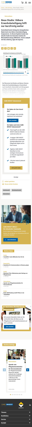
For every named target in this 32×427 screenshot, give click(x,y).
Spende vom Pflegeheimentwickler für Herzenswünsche (15, 367)
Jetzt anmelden (13, 120)
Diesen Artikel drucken (11, 184)
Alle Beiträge (8, 7)
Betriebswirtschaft (16, 190)
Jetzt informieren (11, 239)
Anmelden (26, 3)
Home (2, 7)
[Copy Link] (11, 48)
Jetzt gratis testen (16, 168)
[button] (12, 394)
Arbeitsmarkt (6, 190)
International (6, 194)
